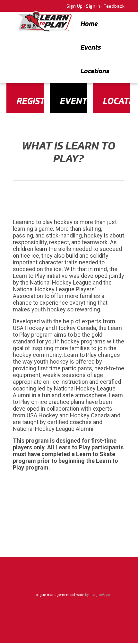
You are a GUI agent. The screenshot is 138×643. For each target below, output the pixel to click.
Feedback (114, 6)
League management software (59, 595)
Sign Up (74, 6)
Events (91, 47)
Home (89, 24)
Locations (95, 71)
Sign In (93, 6)
